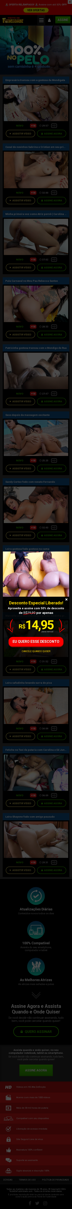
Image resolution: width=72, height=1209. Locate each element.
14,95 (36, 625)
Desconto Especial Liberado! (36, 603)
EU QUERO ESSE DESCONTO (36, 641)
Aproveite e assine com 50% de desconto (36, 608)
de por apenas (36, 613)
